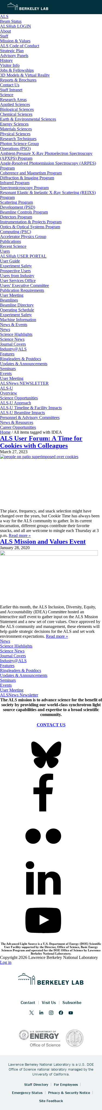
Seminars (8, 680)
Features (7, 665)
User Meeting (11, 690)
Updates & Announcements (23, 675)
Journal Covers (13, 656)
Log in (5, 962)
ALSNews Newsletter (19, 695)
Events (6, 685)
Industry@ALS (13, 660)
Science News (12, 651)
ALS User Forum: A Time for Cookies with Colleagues (41, 442)
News (5, 641)
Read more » (20, 535)
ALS (4, 16)
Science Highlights (16, 646)
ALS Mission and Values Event (43, 541)
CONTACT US (51, 725)
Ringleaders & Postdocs (20, 670)
